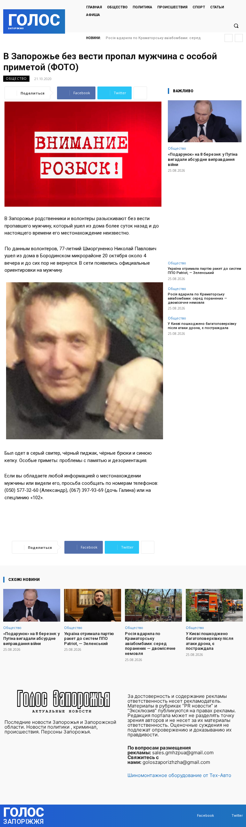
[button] (236, 25)
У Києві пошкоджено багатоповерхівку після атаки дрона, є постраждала (202, 326)
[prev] (229, 38)
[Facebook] (190, 815)
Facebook (205, 816)
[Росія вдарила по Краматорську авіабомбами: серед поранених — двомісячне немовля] (153, 605)
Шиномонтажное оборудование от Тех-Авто (179, 775)
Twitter (237, 816)
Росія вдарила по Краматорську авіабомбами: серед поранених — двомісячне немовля (197, 298)
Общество (16, 78)
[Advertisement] (205, 213)
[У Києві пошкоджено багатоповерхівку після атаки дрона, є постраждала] (214, 605)
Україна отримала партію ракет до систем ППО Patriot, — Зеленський (204, 271)
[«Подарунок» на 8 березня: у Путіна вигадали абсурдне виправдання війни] (205, 121)
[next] (239, 38)
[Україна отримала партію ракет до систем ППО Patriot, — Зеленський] (92, 605)
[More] (140, 93)
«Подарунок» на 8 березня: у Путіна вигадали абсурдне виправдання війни (202, 159)
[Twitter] (225, 815)
